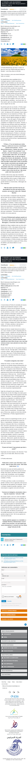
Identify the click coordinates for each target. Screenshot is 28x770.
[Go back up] (25, 624)
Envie (4, 601)
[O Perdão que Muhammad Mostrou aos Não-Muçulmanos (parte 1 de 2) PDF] (10, 44)
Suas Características (20, 23)
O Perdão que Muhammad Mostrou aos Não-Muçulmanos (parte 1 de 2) (13, 558)
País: (2, 574)
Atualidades (7, 20)
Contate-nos (4, 688)
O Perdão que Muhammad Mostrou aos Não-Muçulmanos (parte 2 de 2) (13, 561)
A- (20, 9)
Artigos (2, 20)
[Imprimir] (7, 44)
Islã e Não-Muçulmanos (16, 20)
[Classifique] (1, 44)
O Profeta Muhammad (9, 23)
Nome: (3, 569)
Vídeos (13, 681)
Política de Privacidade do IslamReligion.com (11, 686)
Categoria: (4, 19)
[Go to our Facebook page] (10, 692)
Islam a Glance (19, 681)
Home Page (4, 681)
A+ (24, 9)
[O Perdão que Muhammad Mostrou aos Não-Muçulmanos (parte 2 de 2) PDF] (10, 300)
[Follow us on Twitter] (14, 692)
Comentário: (4, 584)
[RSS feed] (18, 692)
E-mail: (2, 578)
